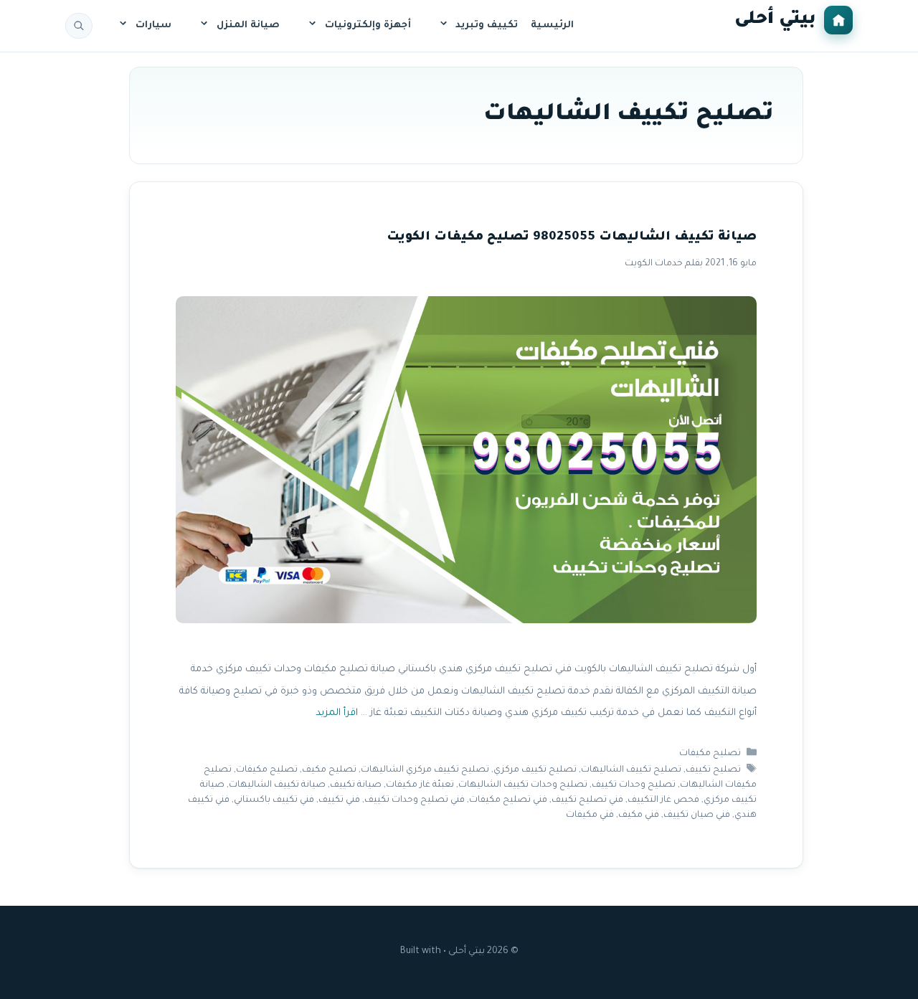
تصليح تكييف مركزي (535, 770)
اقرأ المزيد (337, 713)
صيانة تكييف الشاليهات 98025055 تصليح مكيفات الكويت (572, 238)
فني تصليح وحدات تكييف (414, 800)
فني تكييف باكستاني (274, 800)
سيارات (153, 25)
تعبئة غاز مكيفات (420, 785)
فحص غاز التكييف (663, 800)
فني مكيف (638, 815)
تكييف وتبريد (486, 25)
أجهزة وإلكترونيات (368, 25)
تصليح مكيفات (710, 754)
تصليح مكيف (329, 770)
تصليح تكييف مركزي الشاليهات (425, 770)
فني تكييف (339, 800)
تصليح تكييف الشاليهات (631, 770)
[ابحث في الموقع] (79, 26)
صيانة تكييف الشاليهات (277, 785)
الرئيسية (552, 25)
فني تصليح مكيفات (508, 800)
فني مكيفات (590, 815)
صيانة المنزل (248, 25)
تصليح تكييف (713, 770)
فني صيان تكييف (696, 815)
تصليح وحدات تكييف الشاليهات (522, 785)
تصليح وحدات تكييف (634, 785)
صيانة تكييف (356, 785)
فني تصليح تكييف (587, 800)
